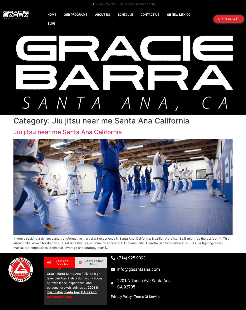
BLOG (51, 23)
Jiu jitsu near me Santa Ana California (67, 132)
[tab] (59, 262)
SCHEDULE (125, 15)
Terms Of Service (147, 297)
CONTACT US (150, 15)
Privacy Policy (121, 297)
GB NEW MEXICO (178, 15)
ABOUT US (102, 15)
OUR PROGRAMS (75, 15)
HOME (51, 15)
